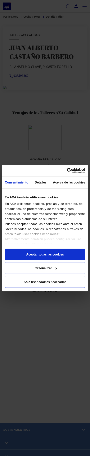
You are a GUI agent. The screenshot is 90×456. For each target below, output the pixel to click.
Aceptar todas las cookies (45, 254)
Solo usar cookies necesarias (45, 281)
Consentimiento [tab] (16, 182)
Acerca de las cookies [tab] (69, 182)
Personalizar (42, 268)
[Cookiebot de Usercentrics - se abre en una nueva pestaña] (67, 170)
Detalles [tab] (41, 182)
